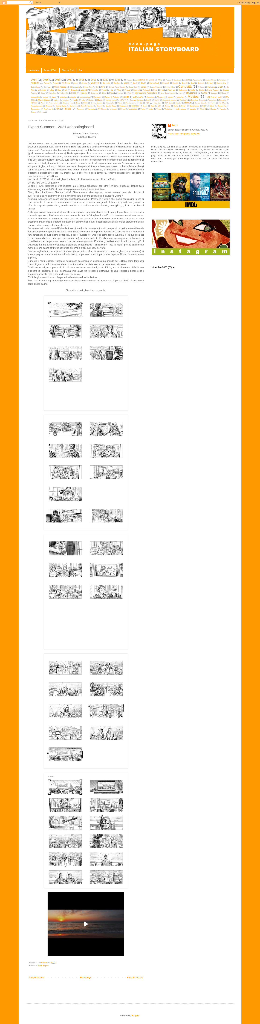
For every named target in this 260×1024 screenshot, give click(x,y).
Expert (84, 90)
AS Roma (66, 83)
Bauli (135, 83)
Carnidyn (47, 87)
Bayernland (154, 83)
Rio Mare (222, 103)
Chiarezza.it (75, 87)
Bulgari (210, 83)
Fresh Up (171, 90)
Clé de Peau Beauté (117, 87)
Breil (193, 83)
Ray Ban (157, 103)
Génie (201, 90)
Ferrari (104, 90)
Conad (143, 87)
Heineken (52, 93)
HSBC (73, 93)
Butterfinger (36, 87)
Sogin (183, 106)
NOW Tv (123, 100)
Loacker (73, 97)
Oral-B (148, 100)
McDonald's (138, 97)
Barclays (117, 83)
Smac (167, 106)
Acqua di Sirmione (173, 80)
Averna (84, 83)
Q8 (141, 103)
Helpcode (64, 93)
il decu (175, 125)
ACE (160, 80)
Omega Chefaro (136, 100)
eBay (52, 90)
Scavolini (135, 106)
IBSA (104, 93)
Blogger (136, 1015)
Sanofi (99, 106)
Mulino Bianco (44, 100)
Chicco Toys (88, 87)
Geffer (192, 90)
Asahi (75, 83)
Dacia (202, 87)
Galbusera (182, 90)
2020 (105, 79)
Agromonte (197, 80)
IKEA (111, 93)
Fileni (119, 90)
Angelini (35, 83)
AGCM (187, 80)
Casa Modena (60, 87)
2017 (70, 79)
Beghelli (165, 83)
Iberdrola (94, 93)
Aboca (129, 80)
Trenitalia (91, 109)
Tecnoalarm (35, 109)
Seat (145, 106)
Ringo (213, 103)
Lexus (45, 97)
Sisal (152, 106)
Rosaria (49, 106)
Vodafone (168, 109)
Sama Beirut (61, 106)
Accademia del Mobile (144, 80)
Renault (187, 103)
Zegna (33, 112)
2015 (46, 79)
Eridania (74, 90)
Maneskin (97, 97)
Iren (180, 93)
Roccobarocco (37, 106)
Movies (193, 96)
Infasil (128, 93)
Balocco (95, 83)
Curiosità (185, 86)
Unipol (122, 109)
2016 (57, 79)
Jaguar (214, 93)
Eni (66, 90)
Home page (33, 70)
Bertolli (184, 83)
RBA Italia (168, 103)
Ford (155, 90)
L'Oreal (223, 93)
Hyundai (83, 93)
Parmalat (222, 100)
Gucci (43, 93)
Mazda (125, 97)
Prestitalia (110, 103)
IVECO (204, 93)
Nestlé (75, 100)
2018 (81, 79)
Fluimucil (146, 90)
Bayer (143, 83)
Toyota (67, 108)
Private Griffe (130, 103)
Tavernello (222, 106)
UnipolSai (133, 109)
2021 (117, 79)
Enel (59, 90)
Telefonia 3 (48, 109)
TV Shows (102, 109)
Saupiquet (123, 106)
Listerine (63, 97)
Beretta (175, 83)
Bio (80, 70)
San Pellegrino (87, 106)
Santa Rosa (111, 106)
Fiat (111, 90)
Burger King (221, 83)
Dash (220, 87)
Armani (56, 83)
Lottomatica (85, 97)
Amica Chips (211, 80)
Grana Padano (213, 90)
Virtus (158, 109)
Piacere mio (68, 103)
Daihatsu (211, 87)
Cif (97, 87)
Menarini (160, 97)
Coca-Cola (133, 87)
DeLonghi (42, 90)
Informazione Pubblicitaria (146, 93)
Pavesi (34, 103)
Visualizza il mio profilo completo (184, 133)
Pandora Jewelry (198, 100)
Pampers (184, 100)
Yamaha (223, 109)
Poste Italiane (97, 103)
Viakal (142, 109)
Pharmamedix (54, 103)
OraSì (156, 100)
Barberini (106, 83)
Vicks (151, 109)
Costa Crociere (156, 87)
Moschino (180, 97)
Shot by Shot (68, 70)
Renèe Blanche (201, 103)
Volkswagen (181, 109)
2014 (34, 79)
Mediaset (150, 97)
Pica (78, 103)
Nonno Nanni (111, 100)
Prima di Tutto (50, 70)
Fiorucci (136, 90)
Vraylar (193, 109)
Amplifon (222, 80)
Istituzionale (191, 93)
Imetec (120, 93)
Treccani (80, 109)
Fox (162, 90)
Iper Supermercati (168, 93)
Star (204, 106)
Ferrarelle (94, 90)
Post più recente (36, 977)
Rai (147, 103)
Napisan (66, 100)
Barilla (126, 83)
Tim (58, 109)
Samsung (74, 106)
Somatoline (194, 106)
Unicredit (113, 109)
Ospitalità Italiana (169, 100)
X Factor (212, 109)
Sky (159, 106)
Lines (54, 97)
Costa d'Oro (170, 87)
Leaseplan (35, 97)
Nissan (91, 100)
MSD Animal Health (214, 97)
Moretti (170, 97)
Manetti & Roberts (111, 97)
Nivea (99, 100)
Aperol (46, 83)
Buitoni (201, 83)
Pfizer (43, 103)
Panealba (212, 100)
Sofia (176, 106)
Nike (83, 100)
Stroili (212, 106)
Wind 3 (203, 109)
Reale (178, 103)
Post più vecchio (135, 977)
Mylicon (57, 100)
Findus (127, 90)
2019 (93, 79)
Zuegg (42, 112)
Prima (119, 103)
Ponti (85, 103)
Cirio (103, 87)
